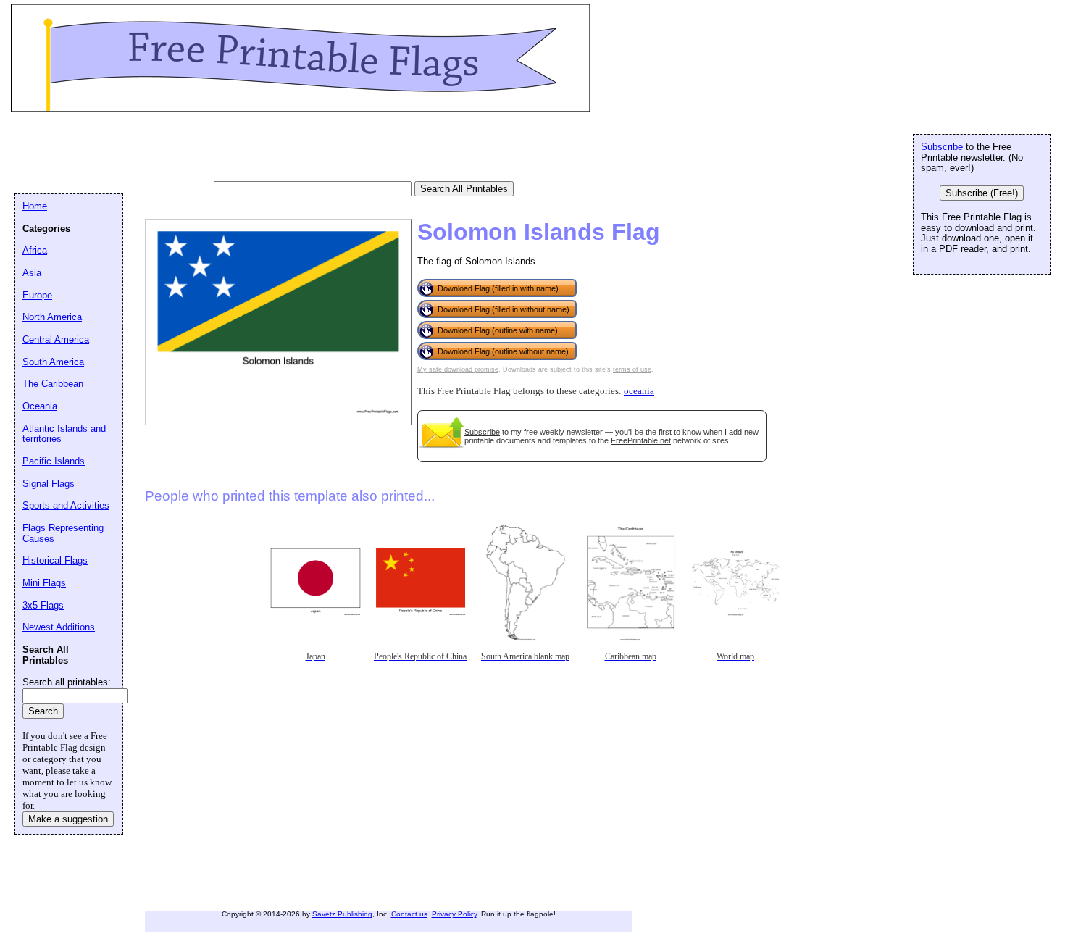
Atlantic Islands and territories (64, 434)
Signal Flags (48, 483)
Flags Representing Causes (63, 533)
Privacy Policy (454, 914)
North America (52, 317)
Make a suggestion (68, 819)
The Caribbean (52, 383)
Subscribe (482, 431)
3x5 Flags (43, 605)
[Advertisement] (278, 148)
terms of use (632, 369)
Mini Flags (44, 582)
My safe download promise (457, 369)
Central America (55, 339)
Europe (37, 295)
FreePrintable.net (641, 440)
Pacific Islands (53, 461)
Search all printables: (66, 682)
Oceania (39, 406)
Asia (31, 272)
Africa (34, 250)
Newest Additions (58, 627)
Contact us (409, 914)
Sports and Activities (65, 505)
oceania (639, 391)
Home (34, 206)
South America (53, 361)
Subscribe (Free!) (981, 193)
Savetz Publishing (342, 914)
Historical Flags (55, 560)
